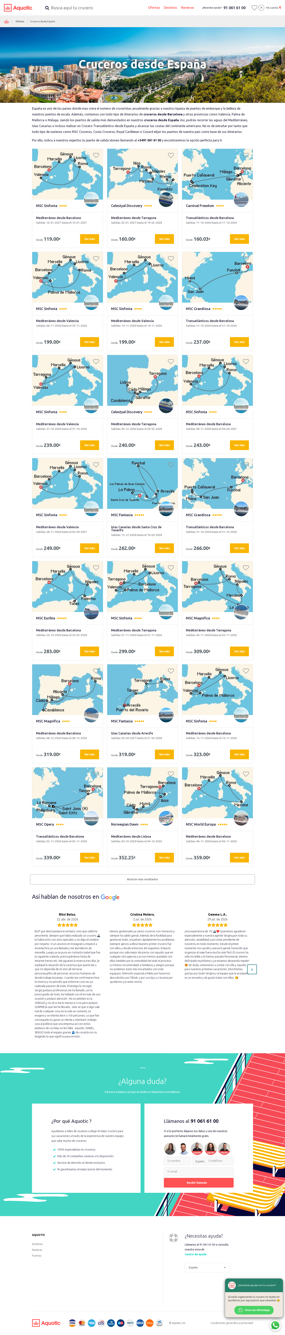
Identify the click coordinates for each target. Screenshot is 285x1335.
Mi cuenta (272, 7)
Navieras (187, 7)
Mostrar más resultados (142, 879)
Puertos (36, 1255)
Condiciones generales (224, 1323)
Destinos (170, 7)
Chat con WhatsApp (257, 1310)
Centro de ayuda (195, 1254)
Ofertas (154, 7)
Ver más (89, 239)
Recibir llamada (197, 1182)
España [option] (199, 1161)
